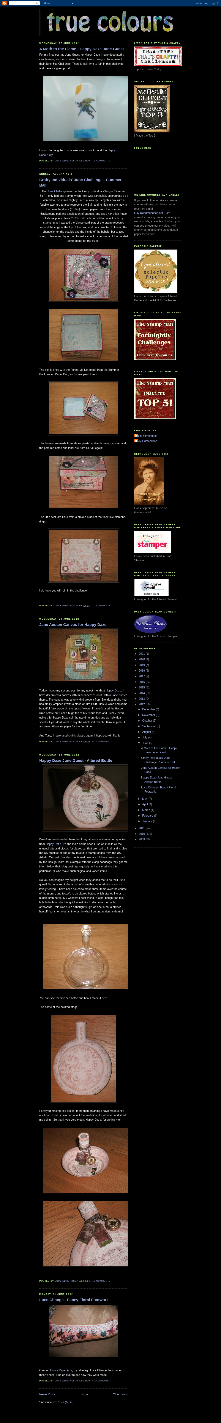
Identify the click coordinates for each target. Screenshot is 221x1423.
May (145, 798)
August (147, 731)
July (145, 737)
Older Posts (120, 1394)
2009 (142, 839)
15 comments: (102, 1281)
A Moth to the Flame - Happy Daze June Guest (81, 49)
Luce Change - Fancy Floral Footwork (74, 1300)
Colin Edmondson (146, 435)
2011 (142, 828)
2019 (142, 665)
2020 (142, 659)
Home (84, 1394)
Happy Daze (113, 690)
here (104, 998)
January (147, 821)
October (147, 720)
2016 (142, 681)
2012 (142, 704)
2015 (142, 687)
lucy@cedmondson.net (148, 212)
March (146, 810)
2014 (142, 693)
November (149, 715)
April (145, 804)
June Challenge (56, 191)
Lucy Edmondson (146, 441)
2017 (142, 676)
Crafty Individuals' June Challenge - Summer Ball (80, 182)
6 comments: (101, 741)
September (149, 726)
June (145, 743)
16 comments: (102, 605)
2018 (142, 670)
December (149, 709)
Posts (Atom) (65, 1402)
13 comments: (102, 161)
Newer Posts (47, 1394)
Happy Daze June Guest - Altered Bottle (75, 760)
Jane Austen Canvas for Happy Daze (72, 624)
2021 (142, 653)
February (148, 815)
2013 (142, 698)
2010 (142, 833)
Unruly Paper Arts (61, 1370)
